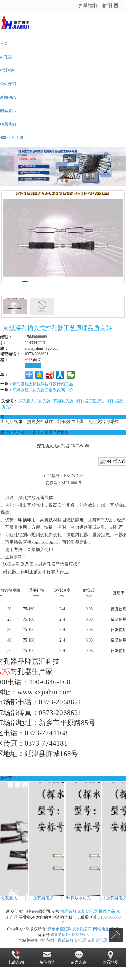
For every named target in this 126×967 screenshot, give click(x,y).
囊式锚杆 (65, 940)
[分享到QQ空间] (39, 375)
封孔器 (110, 5)
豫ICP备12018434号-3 (70, 934)
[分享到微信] (71, 375)
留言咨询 (79, 962)
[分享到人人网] (60, 375)
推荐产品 (107, 911)
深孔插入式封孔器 (34, 400)
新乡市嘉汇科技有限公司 (70, 929)
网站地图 (101, 929)
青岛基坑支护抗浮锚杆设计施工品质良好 (46, 383)
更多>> (18, 778)
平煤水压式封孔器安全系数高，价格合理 (46, 389)
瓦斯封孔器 (63, 400)
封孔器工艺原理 (90, 400)
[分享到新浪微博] (50, 375)
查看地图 (110, 962)
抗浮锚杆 (87, 5)
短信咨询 (47, 962)
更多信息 (33, 365)
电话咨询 (16, 962)
